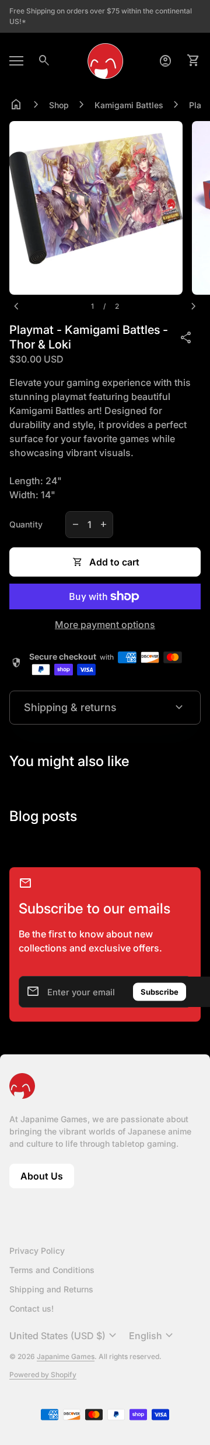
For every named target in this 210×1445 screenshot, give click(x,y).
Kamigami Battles (128, 105)
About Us (47, 1179)
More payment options (105, 624)
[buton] (64, 1336)
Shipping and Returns (51, 1289)
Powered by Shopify (42, 1374)
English (152, 1336)
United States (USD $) (64, 1336)
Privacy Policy (37, 1251)
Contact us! (31, 1308)
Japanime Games (65, 1356)
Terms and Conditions (51, 1270)
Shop (59, 105)
